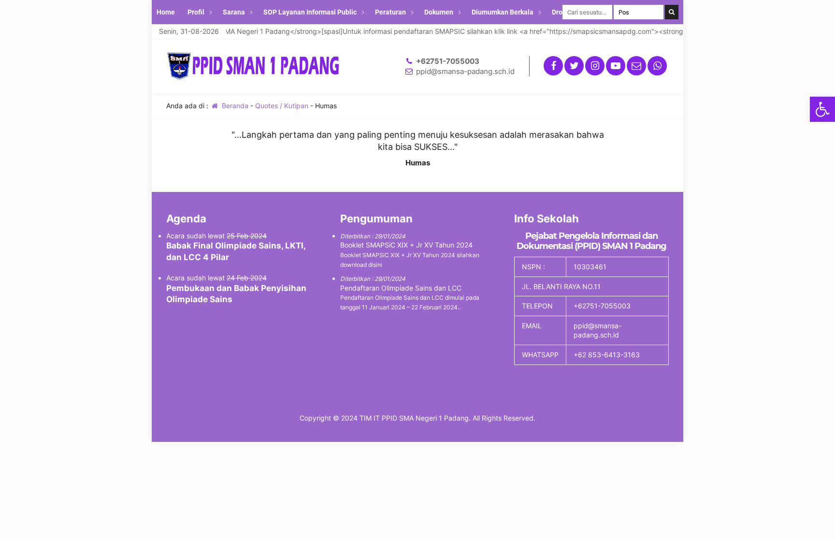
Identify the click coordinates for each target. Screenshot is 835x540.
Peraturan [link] (390, 12)
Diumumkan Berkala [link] (502, 12)
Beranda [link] (234, 106)
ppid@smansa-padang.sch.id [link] (465, 71)
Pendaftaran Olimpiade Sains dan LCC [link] (400, 288)
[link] (822, 109)
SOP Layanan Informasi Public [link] (310, 12)
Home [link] (166, 12)
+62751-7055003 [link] (447, 61)
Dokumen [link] (438, 12)
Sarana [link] (234, 12)
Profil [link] (195, 12)
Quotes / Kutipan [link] (281, 106)
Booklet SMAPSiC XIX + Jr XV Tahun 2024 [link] (406, 245)
